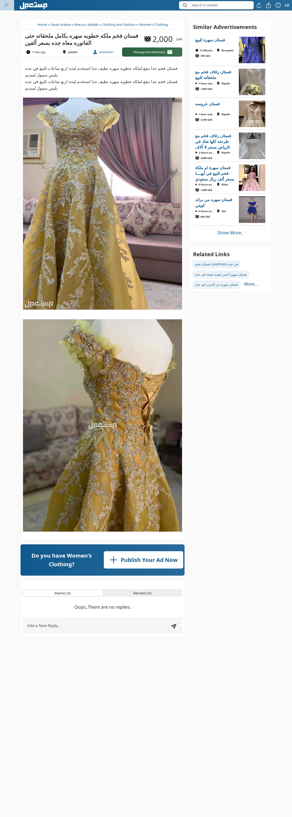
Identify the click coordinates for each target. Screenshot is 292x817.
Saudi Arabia (60, 24)
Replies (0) (63, 593)
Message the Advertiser (149, 52)
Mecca (79, 24)
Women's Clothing (153, 24)
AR (286, 5)
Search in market (205, 5)
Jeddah (93, 24)
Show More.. (230, 233)
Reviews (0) (142, 593)
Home (42, 24)
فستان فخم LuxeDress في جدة (216, 264)
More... (251, 284)
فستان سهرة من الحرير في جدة (216, 284)
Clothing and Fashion (119, 24)
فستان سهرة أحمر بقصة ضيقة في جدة (221, 274)
